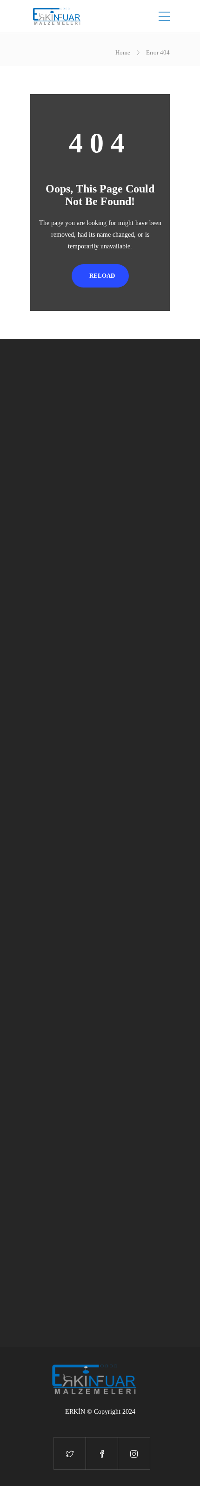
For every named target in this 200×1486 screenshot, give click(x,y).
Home (122, 52)
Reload (102, 275)
